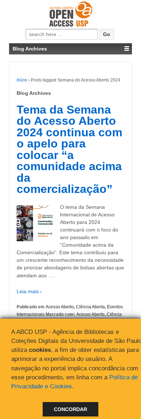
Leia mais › (29, 291)
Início (22, 80)
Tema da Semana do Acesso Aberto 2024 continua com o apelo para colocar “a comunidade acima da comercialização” (69, 149)
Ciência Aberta (90, 306)
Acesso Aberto (60, 306)
